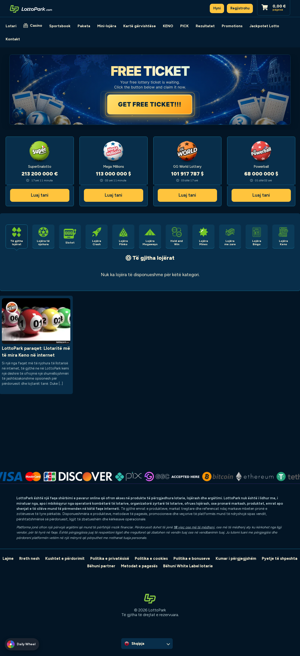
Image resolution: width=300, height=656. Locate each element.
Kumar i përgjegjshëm (236, 558)
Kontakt (13, 39)
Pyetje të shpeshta (279, 558)
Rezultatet (205, 26)
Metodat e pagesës (139, 566)
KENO (168, 26)
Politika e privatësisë (109, 558)
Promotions (232, 26)
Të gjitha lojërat (153, 257)
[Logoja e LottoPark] (31, 8)
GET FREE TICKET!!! (150, 104)
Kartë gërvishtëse (139, 26)
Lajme (8, 558)
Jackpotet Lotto (264, 26)
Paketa (84, 26)
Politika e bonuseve (191, 558)
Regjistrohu (240, 8)
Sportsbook (60, 26)
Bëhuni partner (101, 566)
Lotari (11, 26)
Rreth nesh (29, 558)
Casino (36, 25)
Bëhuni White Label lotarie (188, 566)
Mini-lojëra (106, 26)
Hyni (217, 8)
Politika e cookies (151, 558)
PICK (184, 26)
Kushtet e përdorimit (65, 558)
